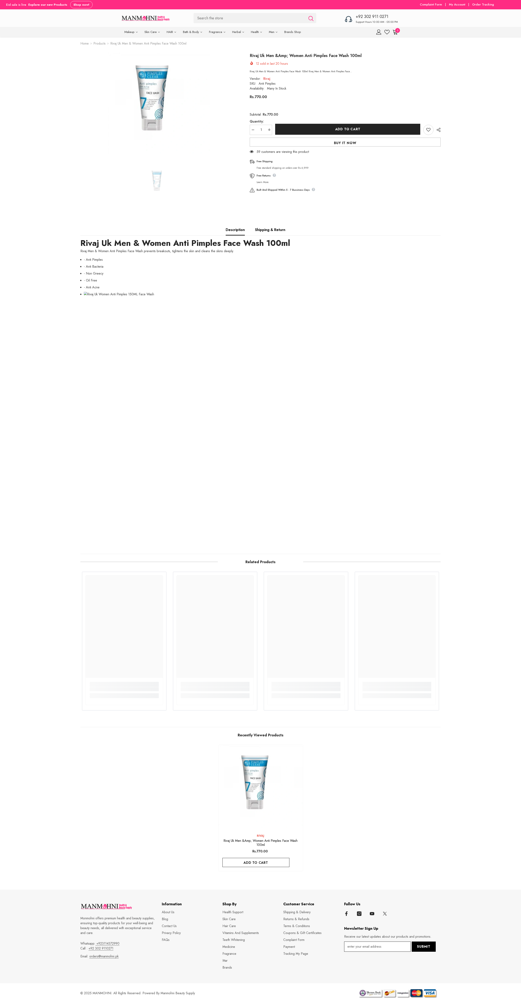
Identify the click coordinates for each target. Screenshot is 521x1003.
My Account (457, 4)
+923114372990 (107, 943)
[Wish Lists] (387, 32)
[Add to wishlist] (428, 130)
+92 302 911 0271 (372, 17)
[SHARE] (437, 130)
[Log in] (378, 32)
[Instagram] (359, 914)
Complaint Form (431, 4)
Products (99, 43)
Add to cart (347, 129)
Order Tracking (483, 4)
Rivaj (266, 78)
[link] (124, 689)
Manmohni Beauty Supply (178, 993)
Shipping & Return (270, 229)
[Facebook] (346, 914)
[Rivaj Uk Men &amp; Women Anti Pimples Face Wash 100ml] (260, 787)
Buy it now (345, 142)
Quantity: (257, 121)
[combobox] (250, 18)
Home (84, 43)
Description (235, 229)
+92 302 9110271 (101, 948)
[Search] (255, 18)
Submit (423, 946)
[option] (159, 104)
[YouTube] (372, 914)
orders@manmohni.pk (104, 956)
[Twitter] (385, 914)
